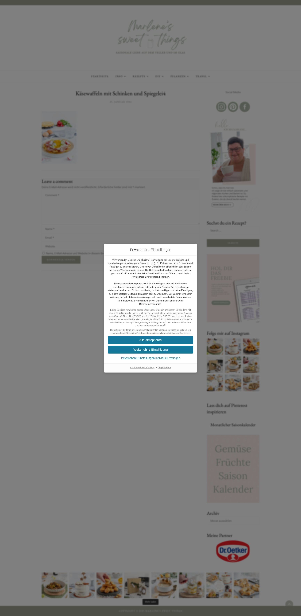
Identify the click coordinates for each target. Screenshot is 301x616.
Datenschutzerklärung (150, 304)
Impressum (165, 367)
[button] (150, 350)
